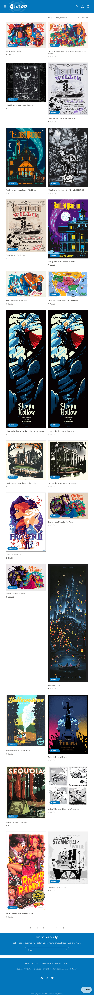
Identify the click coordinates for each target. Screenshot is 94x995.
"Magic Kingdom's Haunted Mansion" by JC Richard (21, 483)
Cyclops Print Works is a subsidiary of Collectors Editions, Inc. (42, 969)
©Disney (73, 969)
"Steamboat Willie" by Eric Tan (15, 255)
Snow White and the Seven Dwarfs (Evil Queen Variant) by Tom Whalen (67, 52)
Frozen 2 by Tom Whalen (13, 555)
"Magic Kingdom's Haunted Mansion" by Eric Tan (21, 190)
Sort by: (50, 18)
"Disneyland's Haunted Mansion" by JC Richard (62, 483)
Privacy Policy (47, 963)
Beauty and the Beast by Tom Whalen (17, 300)
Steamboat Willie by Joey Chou (57, 887)
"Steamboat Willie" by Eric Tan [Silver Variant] (62, 118)
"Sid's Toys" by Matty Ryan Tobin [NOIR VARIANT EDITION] (66, 190)
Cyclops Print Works (43, 994)
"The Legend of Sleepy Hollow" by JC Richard (62, 431)
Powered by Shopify (56, 994)
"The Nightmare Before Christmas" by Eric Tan (20, 105)
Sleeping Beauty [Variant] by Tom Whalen (60, 522)
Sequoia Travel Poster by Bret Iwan (16, 822)
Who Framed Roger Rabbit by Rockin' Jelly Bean (20, 913)
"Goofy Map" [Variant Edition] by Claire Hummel (63, 300)
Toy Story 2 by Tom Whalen (14, 51)
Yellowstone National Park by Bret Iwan (18, 750)
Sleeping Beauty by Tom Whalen (15, 594)
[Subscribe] (66, 950)
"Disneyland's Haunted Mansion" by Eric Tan (61, 262)
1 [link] (30, 928)
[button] (5, 6)
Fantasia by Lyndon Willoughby (57, 757)
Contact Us (28, 963)
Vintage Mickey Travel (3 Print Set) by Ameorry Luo (63, 809)
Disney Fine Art (61, 963)
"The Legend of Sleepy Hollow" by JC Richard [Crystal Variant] (25, 431)
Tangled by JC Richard (54, 685)
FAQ (37, 963)
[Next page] (63, 928)
